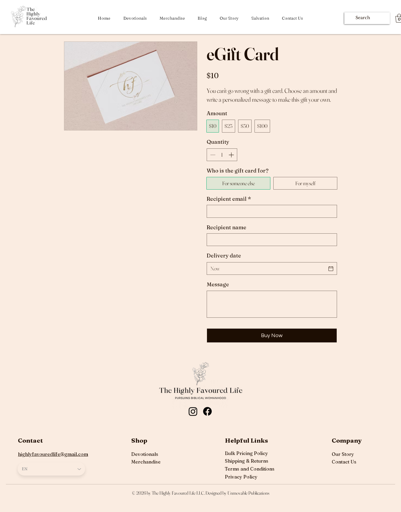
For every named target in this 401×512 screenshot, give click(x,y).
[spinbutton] (222, 155)
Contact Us (344, 462)
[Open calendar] (330, 268)
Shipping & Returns (246, 461)
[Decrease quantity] (212, 155)
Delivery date (224, 255)
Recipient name (226, 227)
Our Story (343, 454)
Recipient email (229, 198)
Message (218, 284)
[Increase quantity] (231, 155)
